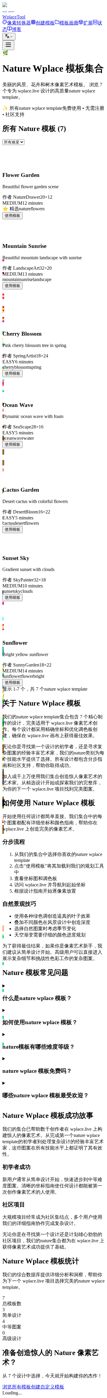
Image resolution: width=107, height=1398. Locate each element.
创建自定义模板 (47, 1386)
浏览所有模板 (16, 1386)
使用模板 (12, 215)
